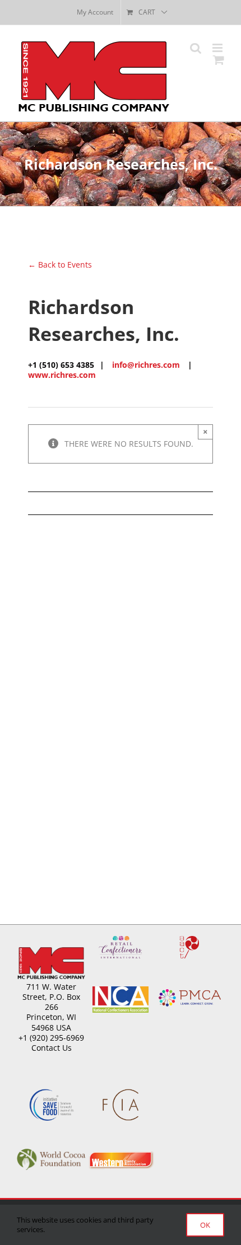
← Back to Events (60, 264)
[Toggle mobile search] (195, 48)
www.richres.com (62, 374)
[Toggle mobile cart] (218, 59)
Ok (205, 1225)
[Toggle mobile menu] (218, 48)
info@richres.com (146, 364)
